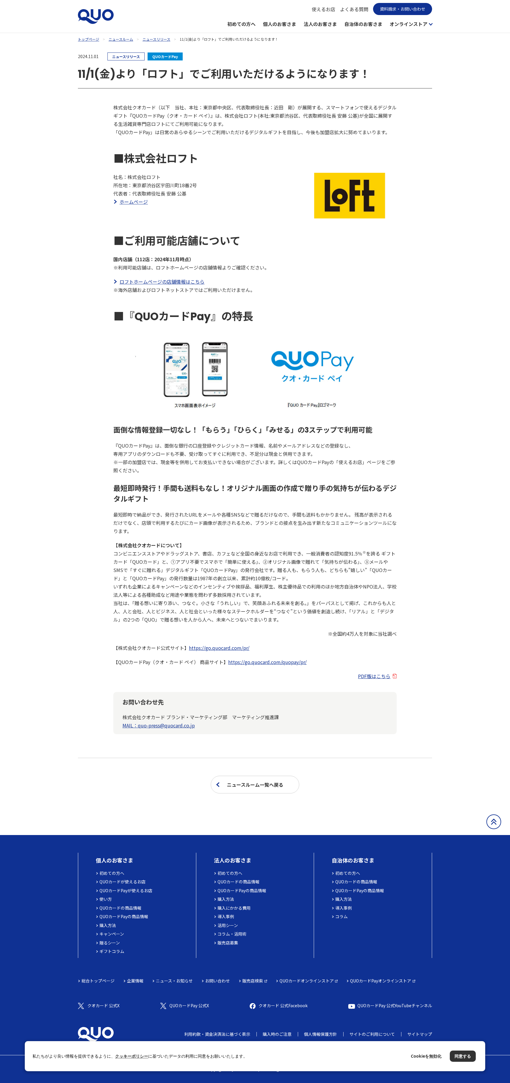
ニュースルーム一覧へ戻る (255, 784)
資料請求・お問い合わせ (402, 9)
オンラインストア (408, 23)
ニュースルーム (121, 39)
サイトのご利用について (372, 1034)
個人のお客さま (279, 23)
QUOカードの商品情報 (120, 908)
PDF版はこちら (374, 676)
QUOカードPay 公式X (189, 1005)
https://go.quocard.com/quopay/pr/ (267, 661)
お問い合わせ (217, 981)
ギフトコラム (111, 951)
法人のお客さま (320, 23)
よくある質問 (354, 9)
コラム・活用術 (232, 934)
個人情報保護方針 (320, 1034)
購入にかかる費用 (234, 908)
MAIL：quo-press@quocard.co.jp (158, 725)
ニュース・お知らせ (174, 981)
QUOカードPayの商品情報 (123, 916)
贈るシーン (109, 943)
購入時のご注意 (277, 1034)
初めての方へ (241, 23)
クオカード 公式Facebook (283, 1005)
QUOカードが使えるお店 (122, 882)
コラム (341, 916)
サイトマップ (419, 1034)
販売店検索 (252, 981)
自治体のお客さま (363, 23)
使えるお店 (323, 9)
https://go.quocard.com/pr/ (219, 647)
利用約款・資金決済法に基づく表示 (217, 1034)
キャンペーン (111, 934)
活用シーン (228, 925)
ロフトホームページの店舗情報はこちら (162, 281)
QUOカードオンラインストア (306, 981)
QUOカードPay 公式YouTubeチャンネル (394, 1005)
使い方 (105, 899)
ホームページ (134, 201)
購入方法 (107, 925)
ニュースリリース (156, 39)
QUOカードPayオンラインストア (380, 981)
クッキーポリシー (131, 1056)
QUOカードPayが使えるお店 (125, 890)
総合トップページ (98, 981)
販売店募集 (228, 943)
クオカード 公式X (103, 1005)
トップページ (88, 39)
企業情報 (135, 981)
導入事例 (226, 916)
